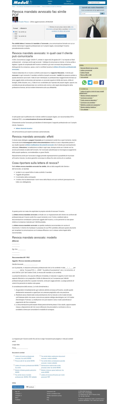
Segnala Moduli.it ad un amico (89, 68)
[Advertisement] (44, 103)
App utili (17, 391)
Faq (48, 399)
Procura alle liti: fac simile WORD (25, 361)
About (16, 397)
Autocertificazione (68, 3)
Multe (49, 3)
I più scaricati (84, 77)
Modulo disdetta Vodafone (88, 107)
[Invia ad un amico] (96, 84)
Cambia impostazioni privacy (54, 395)
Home (13, 6)
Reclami (68, 1)
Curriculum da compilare (88, 102)
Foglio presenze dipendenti (89, 100)
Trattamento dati (51, 391)
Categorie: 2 (18, 395)
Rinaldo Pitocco (23, 22)
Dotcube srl (88, 391)
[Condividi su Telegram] (90, 84)
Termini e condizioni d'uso (53, 393)
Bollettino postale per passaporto (90, 105)
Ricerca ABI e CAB (85, 75)
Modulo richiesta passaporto (89, 95)
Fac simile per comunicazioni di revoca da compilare (28, 6)
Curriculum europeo (86, 98)
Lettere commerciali (86, 70)
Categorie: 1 (18, 393)
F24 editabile (84, 109)
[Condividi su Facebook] (101, 84)
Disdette (50, 1)
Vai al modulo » (60, 36)
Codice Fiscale (84, 72)
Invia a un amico (18, 387)
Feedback (31, 387)
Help (48, 397)
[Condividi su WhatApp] (84, 84)
